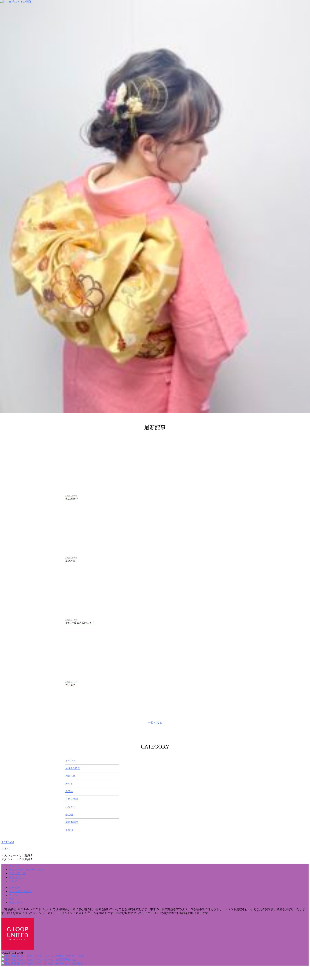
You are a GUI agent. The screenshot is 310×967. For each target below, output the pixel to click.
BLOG (5, 848)
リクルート (16, 902)
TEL (74, 959)
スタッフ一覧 (17, 873)
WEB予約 (77, 956)
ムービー (14, 887)
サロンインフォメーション (26, 869)
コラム (13, 895)
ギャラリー (16, 877)
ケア (11, 898)
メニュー (14, 865)
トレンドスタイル (20, 891)
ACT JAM (7, 842)
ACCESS (76, 963)
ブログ (13, 880)
